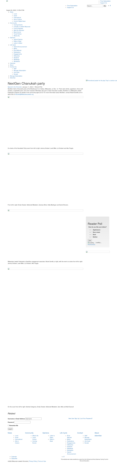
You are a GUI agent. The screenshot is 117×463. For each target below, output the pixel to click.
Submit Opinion (18, 39)
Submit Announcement (20, 47)
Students (16, 58)
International (17, 17)
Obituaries (17, 56)
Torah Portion (18, 34)
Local (15, 14)
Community (13, 23)
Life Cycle (13, 45)
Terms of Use (42, 461)
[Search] (105, 6)
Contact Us (13, 67)
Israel (15, 16)
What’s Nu (17, 36)
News (11, 12)
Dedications (17, 52)
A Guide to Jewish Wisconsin (22, 26)
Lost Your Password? (86, 418)
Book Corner (17, 32)
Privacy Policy (33, 461)
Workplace (17, 61)
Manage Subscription (20, 70)
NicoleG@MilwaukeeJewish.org (24, 94)
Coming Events (18, 25)
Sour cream (96, 232)
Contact (80, 433)
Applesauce (96, 230)
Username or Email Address (16, 419)
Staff (15, 69)
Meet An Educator (19, 30)
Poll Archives (91, 244)
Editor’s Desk (17, 41)
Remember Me (13, 425)
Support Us (103, 3)
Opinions (12, 37)
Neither (95, 237)
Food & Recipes (18, 28)
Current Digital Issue (20, 21)
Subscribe (14, 458)
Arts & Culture (18, 19)
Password (11, 422)
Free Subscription (105, 1)
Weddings (16, 59)
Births (15, 48)
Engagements (18, 54)
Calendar (12, 63)
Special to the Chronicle (14, 87)
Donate (16, 74)
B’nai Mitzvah (17, 50)
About (11, 65)
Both (94, 234)
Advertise (12, 78)
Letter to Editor (18, 43)
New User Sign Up (74, 418)
